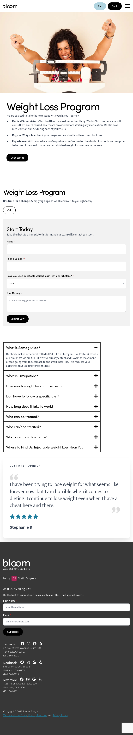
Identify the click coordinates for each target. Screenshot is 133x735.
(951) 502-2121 (11, 691)
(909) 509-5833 (11, 674)
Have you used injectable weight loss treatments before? (40, 276)
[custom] (22, 644)
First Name (10, 601)
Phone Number (16, 259)
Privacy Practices (37, 715)
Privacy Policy (60, 715)
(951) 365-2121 (11, 656)
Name (11, 241)
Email (7, 615)
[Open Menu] (126, 6)
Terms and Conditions (15, 715)
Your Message (14, 293)
